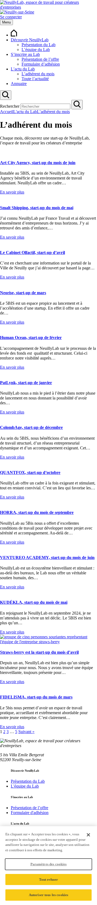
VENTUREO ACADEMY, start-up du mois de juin (47, 557)
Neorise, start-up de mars (23, 292)
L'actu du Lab (25, 111)
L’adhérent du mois (38, 74)
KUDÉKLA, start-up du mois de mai (33, 602)
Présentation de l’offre (40, 59)
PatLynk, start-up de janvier (26, 382)
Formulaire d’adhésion (41, 64)
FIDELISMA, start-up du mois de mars (36, 697)
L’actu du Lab (23, 69)
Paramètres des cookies (48, 864)
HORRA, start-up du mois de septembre (37, 512)
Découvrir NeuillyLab (29, 40)
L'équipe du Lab (25, 786)
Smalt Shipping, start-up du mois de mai (36, 207)
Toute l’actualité (35, 78)
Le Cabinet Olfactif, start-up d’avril (32, 252)
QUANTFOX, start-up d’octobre (30, 472)
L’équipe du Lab (36, 49)
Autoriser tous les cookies (48, 895)
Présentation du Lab (39, 44)
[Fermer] (88, 835)
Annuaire (19, 83)
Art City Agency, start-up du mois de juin (37, 162)
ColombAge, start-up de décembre (31, 427)
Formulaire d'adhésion (29, 812)
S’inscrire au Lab (25, 54)
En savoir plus (12, 192)
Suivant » (26, 731)
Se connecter (11, 17)
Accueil (6, 111)
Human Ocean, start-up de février (31, 337)
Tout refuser (48, 879)
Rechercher (9, 106)
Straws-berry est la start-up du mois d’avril (39, 652)
